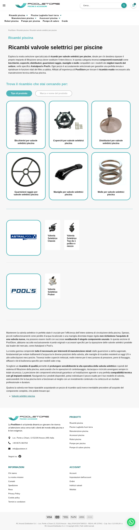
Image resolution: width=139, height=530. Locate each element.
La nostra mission (15, 477)
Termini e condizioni (16, 502)
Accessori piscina (77, 435)
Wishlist (73, 489)
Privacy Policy (14, 493)
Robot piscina (75, 439)
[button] (18, 15)
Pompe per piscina (78, 443)
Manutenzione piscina (79, 431)
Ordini (72, 481)
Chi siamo (12, 473)
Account (73, 473)
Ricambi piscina (23, 30)
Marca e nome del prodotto (53, 93)
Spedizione (13, 485)
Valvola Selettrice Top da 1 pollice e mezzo (72, 240)
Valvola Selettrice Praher (52, 292)
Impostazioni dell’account (80, 477)
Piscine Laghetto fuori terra (81, 427)
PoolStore (12, 30)
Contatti (11, 481)
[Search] (124, 5)
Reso (10, 489)
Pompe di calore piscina (80, 447)
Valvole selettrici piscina (23, 396)
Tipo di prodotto (19, 93)
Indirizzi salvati (76, 485)
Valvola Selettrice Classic (52, 238)
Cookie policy (14, 498)
